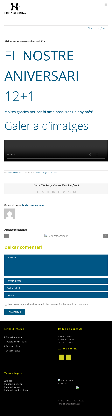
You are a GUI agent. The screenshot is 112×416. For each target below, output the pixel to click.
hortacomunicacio (15, 172)
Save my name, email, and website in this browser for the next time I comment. (48, 304)
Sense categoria (42, 172)
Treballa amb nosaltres (16, 341)
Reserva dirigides (13, 346)
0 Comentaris (56, 172)
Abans (91, 28)
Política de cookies (12, 387)
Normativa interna (14, 337)
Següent (101, 28)
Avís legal (8, 380)
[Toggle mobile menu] (106, 4)
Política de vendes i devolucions (18, 390)
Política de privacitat (13, 384)
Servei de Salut (13, 350)
